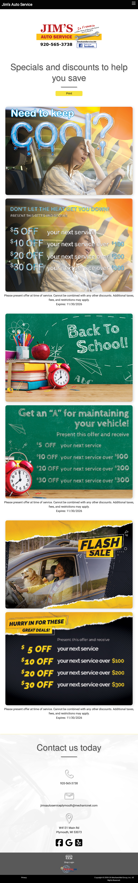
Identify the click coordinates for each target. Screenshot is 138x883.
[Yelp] (78, 842)
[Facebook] (59, 842)
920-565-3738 (69, 783)
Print (69, 93)
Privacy (24, 877)
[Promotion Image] (69, 150)
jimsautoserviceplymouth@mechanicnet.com (69, 805)
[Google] (69, 842)
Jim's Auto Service (17, 4)
